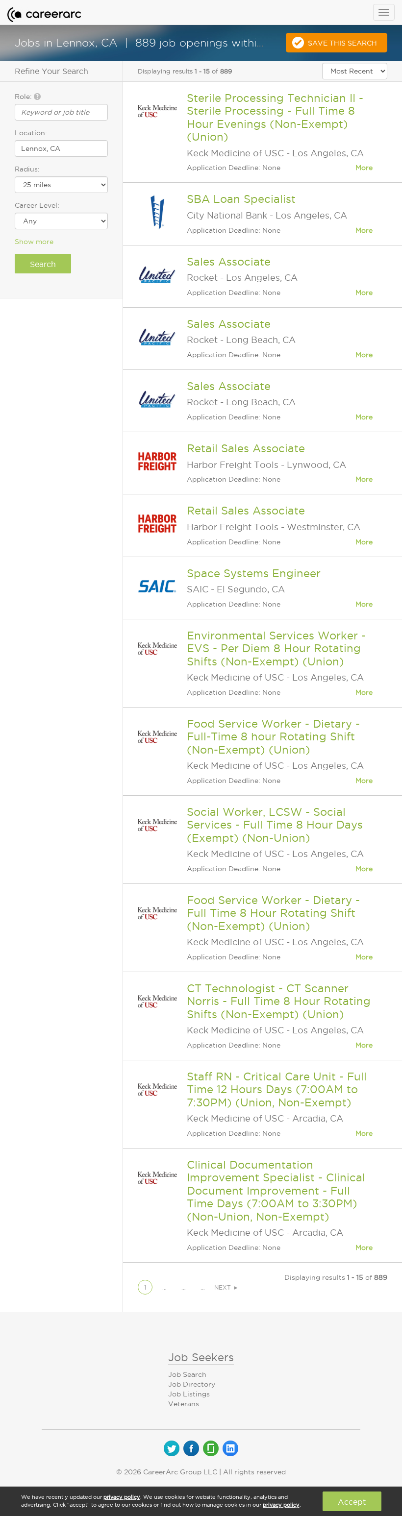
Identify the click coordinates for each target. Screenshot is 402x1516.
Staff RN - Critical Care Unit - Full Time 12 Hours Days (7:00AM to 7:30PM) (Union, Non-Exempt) (277, 1089)
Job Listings (189, 1394)
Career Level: (37, 205)
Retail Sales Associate (246, 448)
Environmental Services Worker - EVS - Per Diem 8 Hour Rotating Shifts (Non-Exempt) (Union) (276, 648)
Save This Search (342, 43)
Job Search (187, 1374)
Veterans (183, 1404)
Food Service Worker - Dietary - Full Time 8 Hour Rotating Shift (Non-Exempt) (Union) (273, 913)
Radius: (27, 169)
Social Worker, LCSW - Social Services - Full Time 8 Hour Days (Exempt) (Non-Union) (275, 825)
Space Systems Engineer (254, 573)
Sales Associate (229, 262)
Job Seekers (201, 1357)
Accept (352, 1501)
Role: (24, 96)
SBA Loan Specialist (241, 199)
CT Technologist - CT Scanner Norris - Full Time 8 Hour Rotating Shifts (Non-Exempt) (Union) (279, 1001)
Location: (31, 133)
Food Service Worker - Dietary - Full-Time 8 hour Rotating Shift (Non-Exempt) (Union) (273, 737)
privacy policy (121, 1497)
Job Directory (191, 1384)
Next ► (226, 1287)
